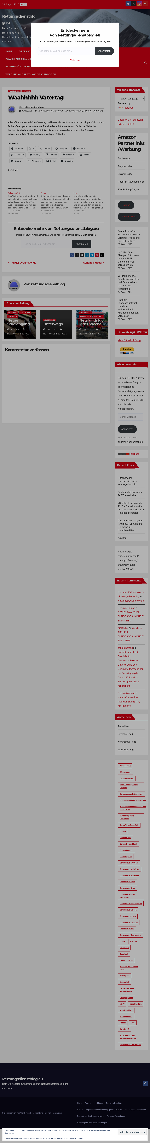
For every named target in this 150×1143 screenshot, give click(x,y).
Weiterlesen (75, 60)
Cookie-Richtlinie (76, 1138)
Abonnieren (104, 51)
